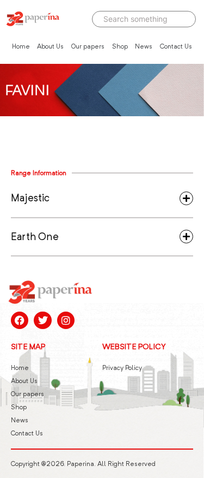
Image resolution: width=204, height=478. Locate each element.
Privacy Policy (122, 367)
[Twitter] (42, 320)
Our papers (87, 46)
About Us (50, 46)
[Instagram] (66, 320)
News (143, 46)
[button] (102, 198)
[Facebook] (19, 320)
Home (21, 46)
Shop (120, 46)
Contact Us (176, 46)
